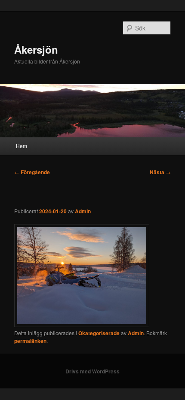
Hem (21, 145)
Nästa (160, 172)
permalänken (30, 341)
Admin (83, 211)
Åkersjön (36, 49)
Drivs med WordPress (92, 371)
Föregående (32, 172)
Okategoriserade (99, 333)
